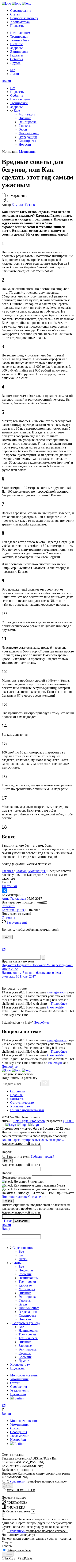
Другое (15, 63)
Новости (25, 144)
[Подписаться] (45, 1083)
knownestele (55, 1007)
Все (12, 88)
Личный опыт (29, 133)
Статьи (15, 14)
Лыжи (14, 74)
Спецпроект (27, 140)
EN (4, 949)
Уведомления (19, 1390)
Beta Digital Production (29, 1121)
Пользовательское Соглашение (24, 1196)
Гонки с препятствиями (27, 1110)
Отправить (21, 1220)
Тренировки (19, 36)
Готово (7, 1200)
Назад (8, 1220)
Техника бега (19, 40)
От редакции (28, 137)
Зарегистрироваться (26, 1140)
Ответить (8, 906)
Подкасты (17, 25)
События (16, 59)
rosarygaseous (56, 992)
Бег (12, 70)
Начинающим (20, 33)
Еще (16, 110)
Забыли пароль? (52, 1140)
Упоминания (19, 1379)
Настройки (18, 1394)
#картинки (9, 886)
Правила (16, 1095)
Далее (7, 1485)
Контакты (17, 1099)
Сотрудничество (22, 1102)
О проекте (17, 1091)
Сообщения (18, 1386)
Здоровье (16, 48)
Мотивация (27, 114)
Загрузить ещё (16, 922)
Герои (23, 129)
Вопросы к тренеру (24, 18)
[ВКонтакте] (4, 890)
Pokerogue (55, 1063)
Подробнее (59, 1003)
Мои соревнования (24, 1375)
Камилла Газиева (24, 204)
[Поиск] (43, 957)
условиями (18, 1481)
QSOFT (68, 1121)
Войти (6, 81)
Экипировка (19, 51)
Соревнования (20, 10)
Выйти (19, 1398)
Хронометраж (20, 22)
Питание (16, 44)
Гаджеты (16, 55)
